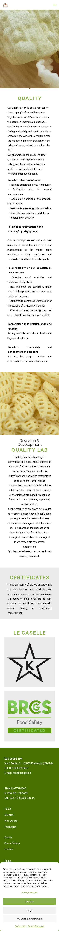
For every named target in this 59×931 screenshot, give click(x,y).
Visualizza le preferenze (29, 918)
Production (10, 826)
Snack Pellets (12, 843)
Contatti (8, 849)
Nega (29, 910)
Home (7, 808)
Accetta (30, 901)
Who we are (10, 820)
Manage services (29, 892)
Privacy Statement (36, 926)
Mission (8, 814)
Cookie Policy (21, 926)
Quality (8, 837)
